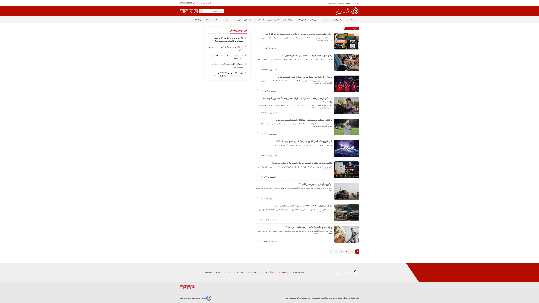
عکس (348, 3)
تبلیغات (341, 3)
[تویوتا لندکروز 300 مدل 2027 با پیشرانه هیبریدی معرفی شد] (346, 212)
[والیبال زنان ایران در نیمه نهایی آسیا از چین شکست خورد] (346, 84)
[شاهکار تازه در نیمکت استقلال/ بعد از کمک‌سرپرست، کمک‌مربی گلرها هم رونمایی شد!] (346, 105)
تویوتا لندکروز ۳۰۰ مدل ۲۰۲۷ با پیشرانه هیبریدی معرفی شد (303, 205)
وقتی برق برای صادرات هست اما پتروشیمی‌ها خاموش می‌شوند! (302, 163)
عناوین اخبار (337, 20)
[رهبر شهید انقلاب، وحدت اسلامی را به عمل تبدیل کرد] (346, 62)
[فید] (196, 11)
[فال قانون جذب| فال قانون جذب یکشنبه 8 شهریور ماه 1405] (346, 148)
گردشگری (247, 20)
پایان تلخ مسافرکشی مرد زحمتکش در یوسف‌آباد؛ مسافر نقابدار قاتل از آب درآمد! (228, 74)
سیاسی (326, 20)
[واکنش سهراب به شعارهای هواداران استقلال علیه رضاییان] (346, 127)
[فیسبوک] (191, 11)
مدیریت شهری (273, 20)
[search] (201, 11)
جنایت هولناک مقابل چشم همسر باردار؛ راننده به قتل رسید (226, 57)
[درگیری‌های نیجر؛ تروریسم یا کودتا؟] (346, 191)
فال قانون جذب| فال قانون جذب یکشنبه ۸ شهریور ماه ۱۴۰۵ (304, 141)
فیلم (207, 20)
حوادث (225, 20)
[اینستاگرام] (186, 11)
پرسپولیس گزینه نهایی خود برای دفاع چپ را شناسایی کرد (227, 65)
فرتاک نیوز (324, 298)
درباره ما (356, 3)
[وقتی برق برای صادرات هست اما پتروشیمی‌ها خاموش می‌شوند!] (346, 169)
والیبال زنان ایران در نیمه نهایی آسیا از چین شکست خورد (305, 77)
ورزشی (237, 20)
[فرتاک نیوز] (346, 15)
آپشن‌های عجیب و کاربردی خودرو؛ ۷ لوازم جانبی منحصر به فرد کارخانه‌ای (298, 34)
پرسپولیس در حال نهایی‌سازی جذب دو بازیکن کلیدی (226, 48)
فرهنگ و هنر (288, 20)
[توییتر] (182, 11)
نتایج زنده (332, 3)
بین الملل (313, 20)
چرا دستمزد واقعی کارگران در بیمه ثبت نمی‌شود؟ (309, 227)
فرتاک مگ (198, 20)
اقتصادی (260, 20)
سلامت (216, 20)
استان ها (302, 20)
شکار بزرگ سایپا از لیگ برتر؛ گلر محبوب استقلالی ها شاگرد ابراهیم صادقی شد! (228, 39)
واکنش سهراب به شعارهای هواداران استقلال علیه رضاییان (304, 120)
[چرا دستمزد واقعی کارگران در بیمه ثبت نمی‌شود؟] (346, 234)
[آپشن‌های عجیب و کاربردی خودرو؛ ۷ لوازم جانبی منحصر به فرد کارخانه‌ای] (346, 41)
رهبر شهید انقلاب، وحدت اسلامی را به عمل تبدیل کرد (306, 55)
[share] (257, 47)
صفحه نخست (352, 20)
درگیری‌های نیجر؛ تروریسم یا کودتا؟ (315, 184)
